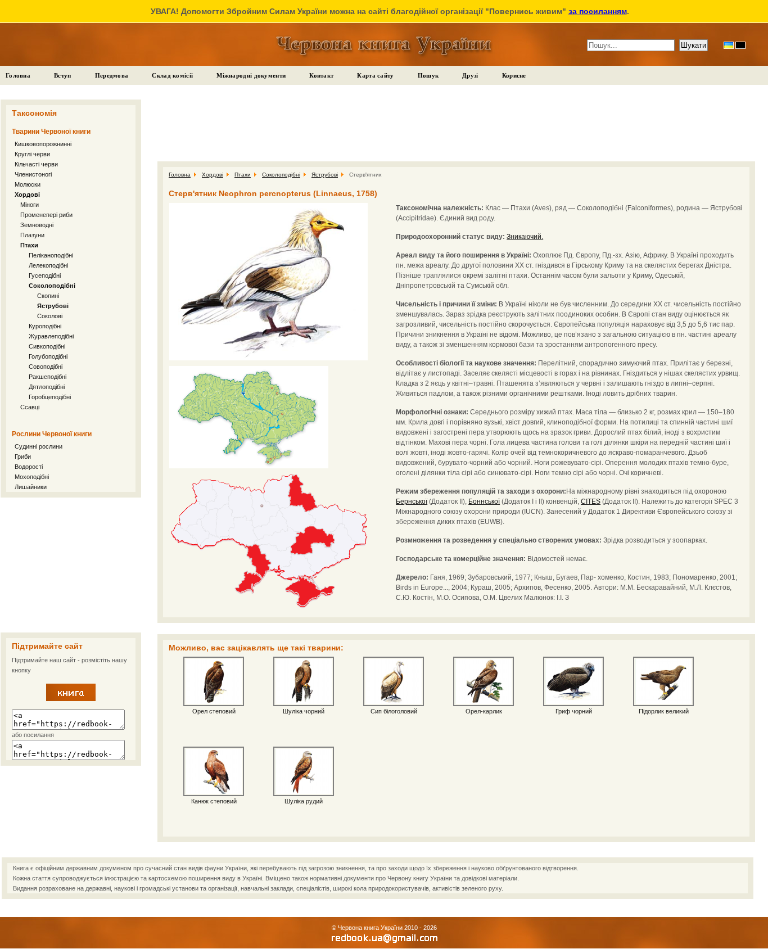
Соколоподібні (52, 285)
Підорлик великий (664, 711)
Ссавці (29, 407)
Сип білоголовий (394, 711)
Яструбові (53, 305)
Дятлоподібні (47, 386)
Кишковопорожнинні (43, 144)
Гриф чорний (573, 711)
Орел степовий (214, 711)
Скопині (48, 295)
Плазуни (32, 235)
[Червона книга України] (71, 698)
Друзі (470, 75)
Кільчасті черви (36, 164)
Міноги (29, 204)
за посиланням (597, 11)
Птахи (29, 245)
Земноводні (36, 225)
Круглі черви (32, 154)
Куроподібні (45, 326)
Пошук (428, 75)
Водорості (29, 466)
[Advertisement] (71, 565)
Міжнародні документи (251, 75)
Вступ (62, 75)
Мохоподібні (32, 476)
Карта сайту (375, 75)
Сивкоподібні (47, 346)
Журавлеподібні (51, 336)
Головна (18, 75)
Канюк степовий (214, 801)
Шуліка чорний (303, 711)
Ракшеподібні (47, 376)
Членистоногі (33, 174)
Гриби (23, 456)
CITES (590, 501)
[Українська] (728, 45)
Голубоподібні (48, 356)
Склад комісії (172, 75)
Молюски (27, 184)
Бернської (411, 501)
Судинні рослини (38, 446)
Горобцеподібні (50, 397)
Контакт (321, 75)
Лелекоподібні (48, 265)
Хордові (27, 194)
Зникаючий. (525, 237)
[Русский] (740, 45)
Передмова (112, 75)
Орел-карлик (484, 711)
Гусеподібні (45, 275)
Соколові (49, 316)
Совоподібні (45, 366)
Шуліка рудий (303, 801)
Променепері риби (46, 214)
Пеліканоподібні (51, 255)
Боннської (484, 501)
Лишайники (31, 486)
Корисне (514, 75)
